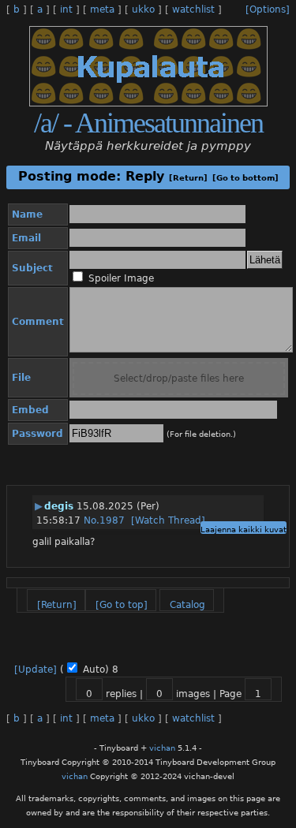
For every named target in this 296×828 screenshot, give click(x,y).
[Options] (267, 9)
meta (102, 9)
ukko (143, 9)
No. (91, 520)
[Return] (188, 177)
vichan (162, 748)
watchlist (193, 9)
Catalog (187, 604)
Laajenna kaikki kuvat (243, 529)
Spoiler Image (121, 278)
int (66, 9)
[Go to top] (122, 604)
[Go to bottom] (245, 177)
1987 (112, 520)
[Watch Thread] (168, 520)
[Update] (35, 669)
